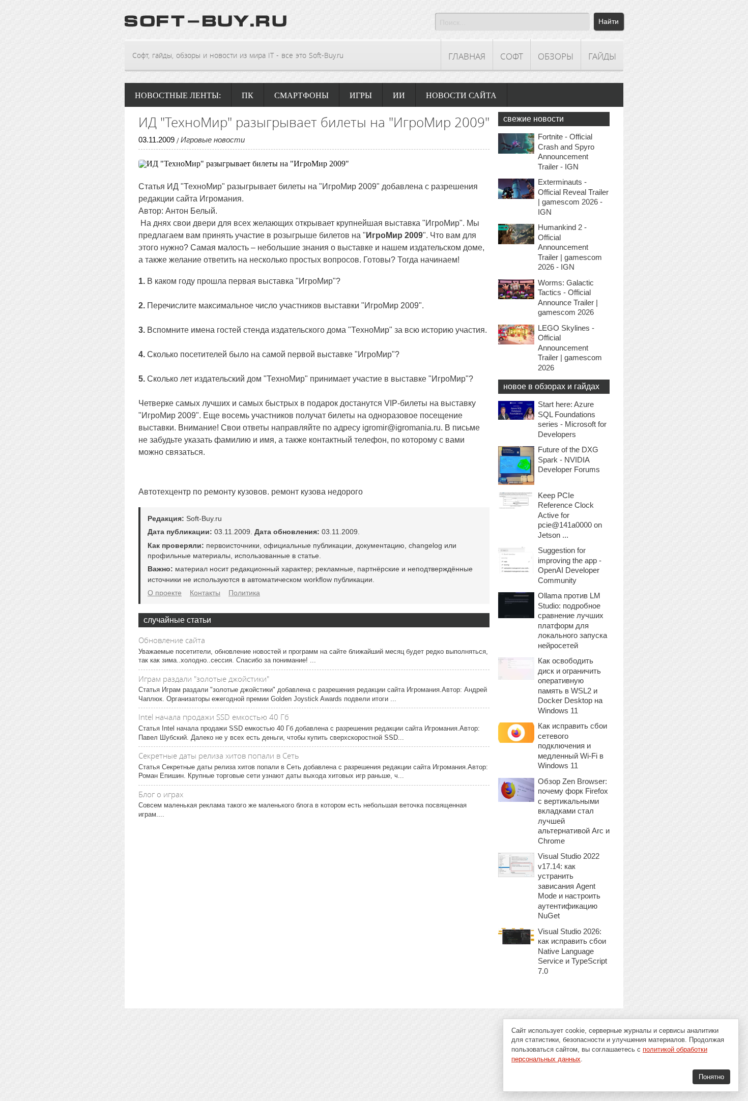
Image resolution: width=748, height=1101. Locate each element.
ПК (247, 95)
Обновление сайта (171, 640)
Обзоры (555, 56)
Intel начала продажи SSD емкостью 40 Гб (213, 717)
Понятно (711, 1077)
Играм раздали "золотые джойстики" (203, 679)
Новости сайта (461, 95)
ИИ (399, 95)
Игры (361, 95)
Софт (511, 56)
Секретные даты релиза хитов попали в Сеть (218, 755)
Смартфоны (301, 95)
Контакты (205, 593)
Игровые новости (213, 139)
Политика (244, 593)
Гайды (602, 56)
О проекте (165, 593)
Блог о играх (160, 794)
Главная (466, 56)
